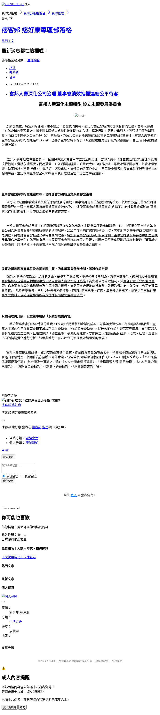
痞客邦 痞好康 (11, 405)
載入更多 (8, 457)
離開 (22, 707)
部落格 (14, 72)
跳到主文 (8, 41)
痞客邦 (36, 427)
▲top (5, 449)
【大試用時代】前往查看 (19, 557)
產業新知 (32, 442)
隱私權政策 (102, 661)
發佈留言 (8, 480)
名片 (12, 77)
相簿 (12, 68)
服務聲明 (117, 661)
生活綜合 (33, 60)
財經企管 (32, 438)
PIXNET (50, 661)
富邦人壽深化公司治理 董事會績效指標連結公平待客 (63, 93)
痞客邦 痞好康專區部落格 (37, 30)
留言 (45, 427)
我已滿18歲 (9, 707)
